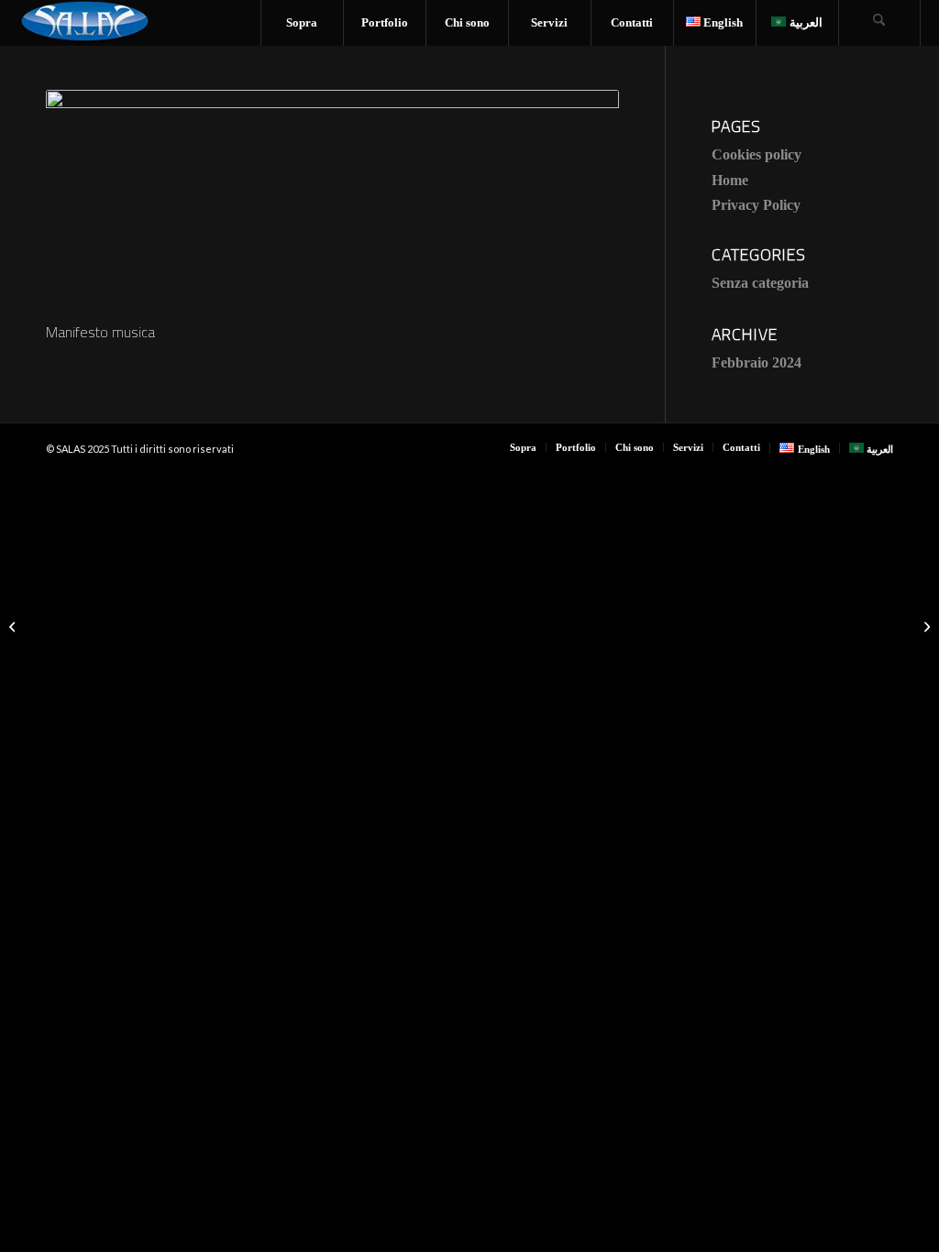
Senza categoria (760, 283)
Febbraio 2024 (756, 362)
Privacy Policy (756, 205)
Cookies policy (756, 154)
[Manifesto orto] (14, 626)
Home (730, 180)
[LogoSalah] (84, 23)
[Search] (879, 23)
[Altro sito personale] (925, 626)
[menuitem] (301, 23)
